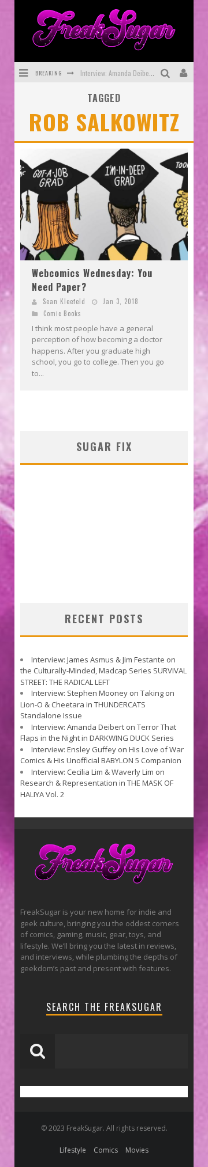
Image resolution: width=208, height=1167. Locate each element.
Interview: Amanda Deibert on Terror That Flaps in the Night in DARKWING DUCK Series (98, 733)
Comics (106, 1150)
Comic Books (62, 313)
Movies (136, 1150)
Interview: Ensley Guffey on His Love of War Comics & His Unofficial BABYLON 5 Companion (102, 755)
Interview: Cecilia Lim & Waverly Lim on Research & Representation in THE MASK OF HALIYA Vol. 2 (96, 783)
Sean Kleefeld (64, 301)
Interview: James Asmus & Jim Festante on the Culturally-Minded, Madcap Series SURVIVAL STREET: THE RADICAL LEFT (103, 670)
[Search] (167, 72)
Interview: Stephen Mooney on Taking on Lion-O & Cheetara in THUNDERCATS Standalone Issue (97, 704)
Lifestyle (73, 1150)
